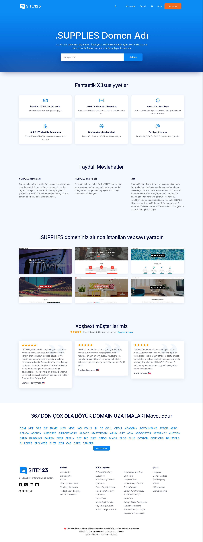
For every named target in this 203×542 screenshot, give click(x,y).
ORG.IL (118, 428)
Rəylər (63, 480)
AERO (173, 428)
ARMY (113, 433)
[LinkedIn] (31, 484)
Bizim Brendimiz (160, 491)
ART (122, 433)
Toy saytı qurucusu (104, 506)
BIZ (46, 428)
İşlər (159, 480)
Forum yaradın (130, 487)
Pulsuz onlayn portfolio (106, 509)
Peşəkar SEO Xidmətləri (134, 513)
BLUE (132, 438)
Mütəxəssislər (159, 487)
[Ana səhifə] (115, 6)
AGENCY (36, 433)
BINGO (103, 438)
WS (80, 428)
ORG (38, 428)
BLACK (113, 438)
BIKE (93, 438)
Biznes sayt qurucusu (105, 487)
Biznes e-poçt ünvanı (133, 483)
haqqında (157, 472)
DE (101, 428)
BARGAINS (35, 438)
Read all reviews (125, 332)
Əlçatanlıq (113, 534)
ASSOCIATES (143, 433)
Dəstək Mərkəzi (160, 476)
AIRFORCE (50, 433)
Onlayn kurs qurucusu (134, 491)
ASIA (130, 433)
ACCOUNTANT (148, 428)
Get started (173, 6)
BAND (23, 438)
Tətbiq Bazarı (70, 491)
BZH (61, 443)
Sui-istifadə (104, 534)
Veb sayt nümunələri (69, 483)
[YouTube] (36, 484)
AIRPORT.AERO (68, 433)
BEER (60, 438)
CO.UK (88, 428)
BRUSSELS (172, 438)
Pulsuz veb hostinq (132, 506)
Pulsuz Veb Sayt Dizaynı (134, 509)
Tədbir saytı (101, 498)
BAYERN (49, 438)
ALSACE (84, 433)
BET (79, 438)
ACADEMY (131, 428)
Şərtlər (88, 534)
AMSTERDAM (99, 433)
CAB (68, 443)
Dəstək (143, 6)
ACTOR (164, 428)
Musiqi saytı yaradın (104, 502)
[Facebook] (21, 484)
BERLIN (69, 438)
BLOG (123, 438)
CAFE (77, 443)
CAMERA (88, 443)
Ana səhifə (65, 472)
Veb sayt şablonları (69, 487)
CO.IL (108, 428)
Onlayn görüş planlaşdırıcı (135, 502)
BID (86, 438)
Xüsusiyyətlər (66, 476)
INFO (63, 428)
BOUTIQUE (157, 438)
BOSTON (143, 438)
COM (23, 428)
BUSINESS (41, 443)
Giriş (159, 6)
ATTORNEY (160, 433)
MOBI (71, 428)
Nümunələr (130, 6)
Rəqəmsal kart (130, 480)
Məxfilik (95, 534)
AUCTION (174, 433)
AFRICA (24, 433)
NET (30, 428)
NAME (53, 428)
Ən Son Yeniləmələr (69, 494)
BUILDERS (26, 443)
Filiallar (156, 483)
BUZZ (53, 443)
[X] (26, 484)
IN (95, 428)
